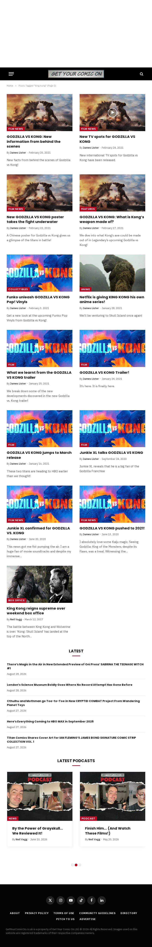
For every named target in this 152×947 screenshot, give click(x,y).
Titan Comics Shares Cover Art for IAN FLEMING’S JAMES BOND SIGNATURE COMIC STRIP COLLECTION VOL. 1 (71, 740)
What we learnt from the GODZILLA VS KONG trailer (39, 375)
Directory (129, 913)
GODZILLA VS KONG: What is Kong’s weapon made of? (112, 219)
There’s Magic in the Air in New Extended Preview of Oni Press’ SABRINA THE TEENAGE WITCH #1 (75, 666)
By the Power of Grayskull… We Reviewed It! (37, 831)
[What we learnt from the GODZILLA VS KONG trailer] (39, 348)
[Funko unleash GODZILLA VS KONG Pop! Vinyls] (39, 273)
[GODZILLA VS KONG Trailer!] (112, 348)
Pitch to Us (65, 919)
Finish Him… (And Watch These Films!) (107, 831)
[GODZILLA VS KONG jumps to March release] (39, 428)
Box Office (16, 600)
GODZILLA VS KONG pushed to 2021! (112, 528)
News (13, 818)
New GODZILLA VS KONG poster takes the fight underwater (35, 219)
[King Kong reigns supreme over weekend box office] (39, 584)
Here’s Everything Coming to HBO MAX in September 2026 (50, 721)
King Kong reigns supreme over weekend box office (36, 611)
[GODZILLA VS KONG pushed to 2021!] (112, 504)
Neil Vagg (16, 619)
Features (88, 209)
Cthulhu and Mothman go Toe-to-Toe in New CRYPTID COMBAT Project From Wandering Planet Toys (73, 703)
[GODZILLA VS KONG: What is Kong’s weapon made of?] (112, 192)
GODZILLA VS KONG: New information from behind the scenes (34, 141)
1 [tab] (72, 864)
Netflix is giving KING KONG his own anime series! (112, 299)
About (15, 913)
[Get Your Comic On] (76, 73)
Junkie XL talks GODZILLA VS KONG (111, 452)
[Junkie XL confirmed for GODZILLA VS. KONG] (39, 504)
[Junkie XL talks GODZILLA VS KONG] (112, 428)
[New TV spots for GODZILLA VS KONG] (112, 112)
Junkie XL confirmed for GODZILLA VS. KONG (38, 530)
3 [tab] (80, 864)
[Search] (141, 73)
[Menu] (11, 73)
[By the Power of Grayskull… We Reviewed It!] (39, 796)
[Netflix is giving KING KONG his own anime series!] (112, 273)
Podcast (88, 818)
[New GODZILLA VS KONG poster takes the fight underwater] (39, 192)
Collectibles (18, 289)
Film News (15, 129)
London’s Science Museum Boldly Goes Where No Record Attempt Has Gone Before (69, 685)
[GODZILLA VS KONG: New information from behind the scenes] (39, 112)
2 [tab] (76, 864)
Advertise (88, 919)
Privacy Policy (37, 913)
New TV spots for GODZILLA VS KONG (107, 139)
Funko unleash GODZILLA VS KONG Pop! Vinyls (38, 299)
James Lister (18, 152)
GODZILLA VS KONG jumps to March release (39, 455)
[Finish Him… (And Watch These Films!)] (112, 796)
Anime (85, 289)
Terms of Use (63, 913)
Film (11, 365)
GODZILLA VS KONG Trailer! (104, 372)
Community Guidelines (97, 913)
